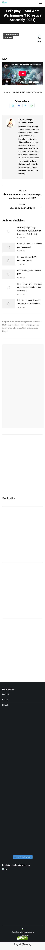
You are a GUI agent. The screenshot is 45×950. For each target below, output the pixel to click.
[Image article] (8, 231)
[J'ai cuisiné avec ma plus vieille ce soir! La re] (22, 716)
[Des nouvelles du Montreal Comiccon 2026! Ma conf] (22, 814)
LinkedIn (5, 705)
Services (5, 694)
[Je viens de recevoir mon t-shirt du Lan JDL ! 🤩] (22, 851)
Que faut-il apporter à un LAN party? (29, 272)
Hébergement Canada (27, 932)
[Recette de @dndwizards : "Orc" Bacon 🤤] (22, 723)
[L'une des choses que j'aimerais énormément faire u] (22, 836)
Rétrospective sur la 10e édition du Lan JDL (27, 259)
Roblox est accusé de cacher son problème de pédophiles (29, 302)
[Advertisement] (22, 534)
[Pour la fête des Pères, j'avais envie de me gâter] (22, 731)
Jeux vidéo (8, 38)
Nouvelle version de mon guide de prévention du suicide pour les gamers (29, 287)
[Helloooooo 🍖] (22, 804)
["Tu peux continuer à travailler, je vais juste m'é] (22, 740)
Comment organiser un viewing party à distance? (29, 245)
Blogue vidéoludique (11, 34)
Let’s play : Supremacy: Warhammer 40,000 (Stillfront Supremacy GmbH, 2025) (29, 230)
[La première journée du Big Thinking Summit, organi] (22, 773)
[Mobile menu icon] (40, 3)
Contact (5, 700)
